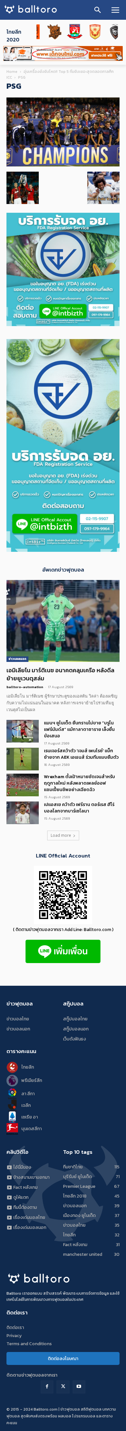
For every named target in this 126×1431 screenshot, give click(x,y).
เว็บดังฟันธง (74, 1039)
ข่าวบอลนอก (17, 658)
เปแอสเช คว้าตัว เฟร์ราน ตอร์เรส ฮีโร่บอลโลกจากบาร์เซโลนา (79, 807)
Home (11, 71)
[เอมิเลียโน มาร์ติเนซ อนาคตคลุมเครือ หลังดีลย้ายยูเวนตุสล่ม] (63, 621)
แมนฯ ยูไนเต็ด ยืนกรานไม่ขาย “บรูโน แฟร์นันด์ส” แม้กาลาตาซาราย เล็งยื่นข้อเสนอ (79, 729)
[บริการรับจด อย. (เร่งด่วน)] (63, 324)
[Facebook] (47, 1386)
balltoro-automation (24, 686)
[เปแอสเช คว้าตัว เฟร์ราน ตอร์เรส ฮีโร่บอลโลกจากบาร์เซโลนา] (22, 812)
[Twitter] (63, 1386)
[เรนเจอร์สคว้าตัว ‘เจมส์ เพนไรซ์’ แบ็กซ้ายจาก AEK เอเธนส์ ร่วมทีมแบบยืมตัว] (22, 759)
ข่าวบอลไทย (17, 1019)
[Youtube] (79, 1386)
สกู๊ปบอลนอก (76, 1029)
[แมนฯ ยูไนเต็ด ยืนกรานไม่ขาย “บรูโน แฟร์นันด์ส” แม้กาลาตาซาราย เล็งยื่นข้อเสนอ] (22, 731)
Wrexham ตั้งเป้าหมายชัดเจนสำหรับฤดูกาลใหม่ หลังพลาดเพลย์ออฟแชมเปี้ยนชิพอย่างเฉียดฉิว (79, 783)
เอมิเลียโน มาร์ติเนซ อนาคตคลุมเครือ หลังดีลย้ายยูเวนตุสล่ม (60, 674)
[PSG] (63, 165)
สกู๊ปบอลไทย (75, 1019)
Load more (61, 835)
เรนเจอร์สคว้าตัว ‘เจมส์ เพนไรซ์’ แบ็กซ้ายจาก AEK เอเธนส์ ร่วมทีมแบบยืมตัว (81, 754)
